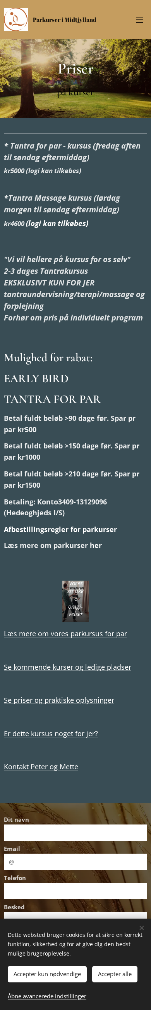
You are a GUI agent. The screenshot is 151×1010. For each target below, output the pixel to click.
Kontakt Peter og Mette (41, 766)
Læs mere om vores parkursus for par (65, 633)
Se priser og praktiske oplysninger (59, 700)
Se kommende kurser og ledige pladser (67, 667)
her (96, 545)
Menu (139, 19)
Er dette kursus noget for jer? (51, 733)
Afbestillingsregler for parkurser (61, 529)
